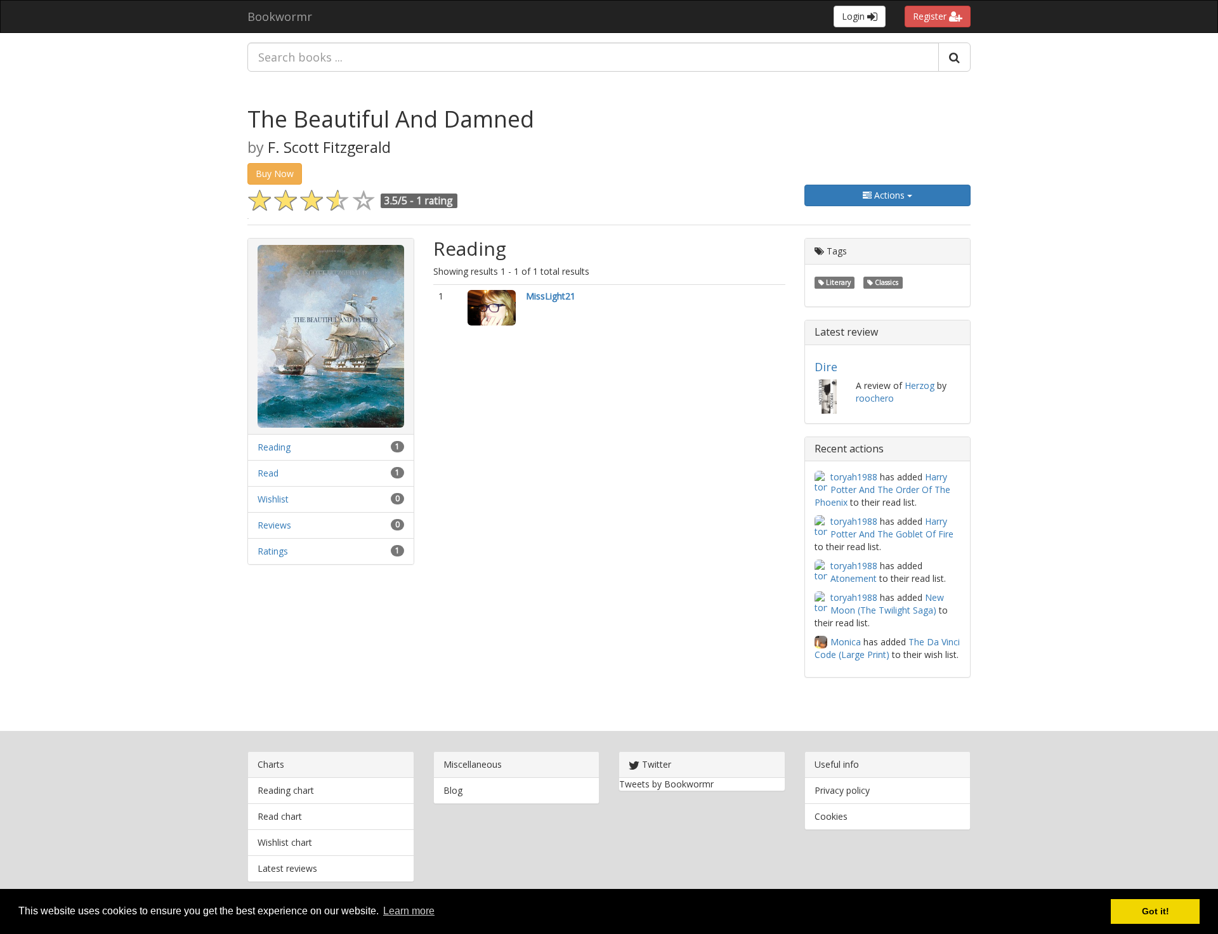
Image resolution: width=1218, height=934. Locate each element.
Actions (889, 195)
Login (854, 16)
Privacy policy (842, 790)
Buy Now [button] (275, 174)
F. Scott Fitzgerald (329, 147)
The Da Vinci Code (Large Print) (887, 648)
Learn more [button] (409, 910)
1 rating (434, 200)
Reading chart (286, 790)
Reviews (274, 525)
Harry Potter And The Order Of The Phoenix (882, 489)
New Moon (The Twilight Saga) (887, 603)
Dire (826, 366)
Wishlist (273, 499)
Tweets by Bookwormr (666, 784)
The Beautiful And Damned (390, 119)
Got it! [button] (1155, 911)
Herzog (919, 385)
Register (931, 16)
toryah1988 (853, 477)
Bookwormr (279, 16)
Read (268, 473)
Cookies (831, 816)
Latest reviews (287, 868)
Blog (452, 790)
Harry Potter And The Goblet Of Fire (891, 527)
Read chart (280, 816)
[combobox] (593, 57)
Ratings (273, 551)
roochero (875, 398)
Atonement (853, 578)
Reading (274, 447)
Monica (845, 642)
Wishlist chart (285, 842)
